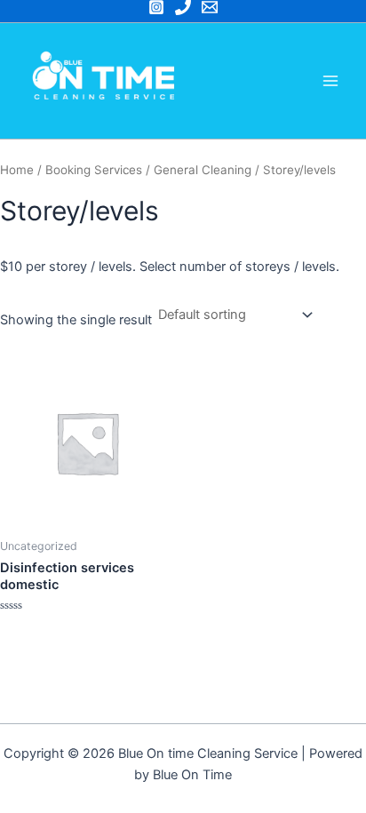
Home (17, 170)
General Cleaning (202, 170)
